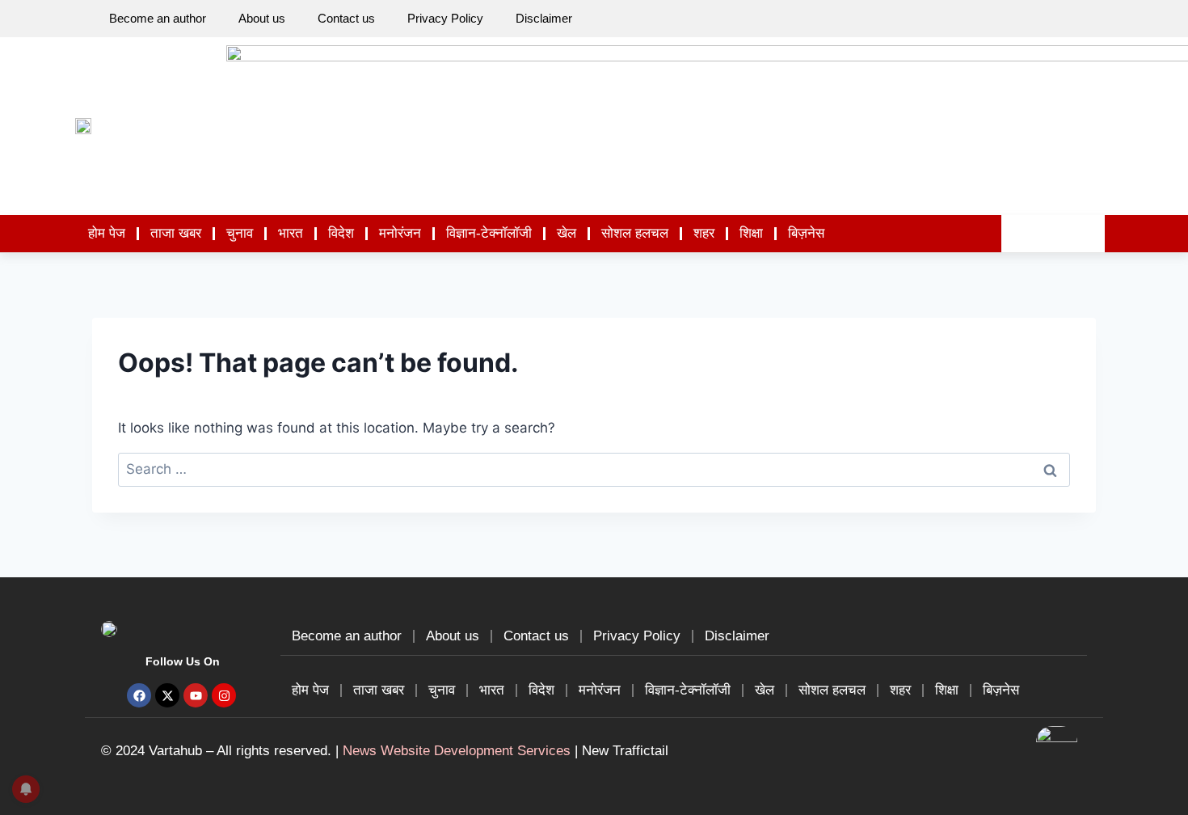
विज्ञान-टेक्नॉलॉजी (489, 233)
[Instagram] (224, 695)
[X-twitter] (167, 695)
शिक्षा (751, 233)
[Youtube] (195, 695)
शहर (703, 233)
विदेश (341, 233)
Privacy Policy (445, 18)
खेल (566, 233)
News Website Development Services (457, 750)
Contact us (346, 18)
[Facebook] (139, 695)
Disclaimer (544, 18)
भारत (290, 233)
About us (261, 18)
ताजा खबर (175, 233)
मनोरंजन (400, 233)
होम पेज (106, 233)
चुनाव (239, 233)
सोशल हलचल (634, 233)
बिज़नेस (806, 233)
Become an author (157, 18)
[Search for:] (594, 469)
